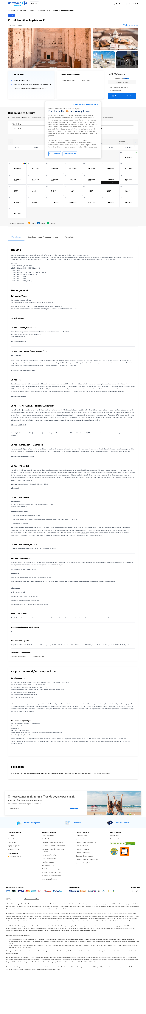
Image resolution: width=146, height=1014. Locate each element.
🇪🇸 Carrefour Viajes (14, 856)
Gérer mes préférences (49, 879)
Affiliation (11, 835)
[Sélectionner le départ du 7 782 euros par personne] (110, 167)
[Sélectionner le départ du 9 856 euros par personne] (17, 178)
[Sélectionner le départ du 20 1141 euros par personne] (91, 190)
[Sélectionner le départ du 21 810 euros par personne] (110, 190)
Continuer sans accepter (84, 104)
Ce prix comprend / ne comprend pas (43, 237)
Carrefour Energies (82, 849)
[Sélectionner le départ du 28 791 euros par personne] (110, 201)
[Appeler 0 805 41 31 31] (124, 843)
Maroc (32, 10)
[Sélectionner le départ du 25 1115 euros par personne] (54, 201)
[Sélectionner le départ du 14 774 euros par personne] (110, 178)
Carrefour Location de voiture (86, 842)
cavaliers (56, 535)
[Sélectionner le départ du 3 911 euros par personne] (36, 167)
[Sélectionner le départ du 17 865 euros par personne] (36, 190)
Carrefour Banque (82, 846)
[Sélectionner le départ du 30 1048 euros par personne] (17, 212)
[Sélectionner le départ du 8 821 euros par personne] (128, 167)
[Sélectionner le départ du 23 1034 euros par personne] (17, 201)
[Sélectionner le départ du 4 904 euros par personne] (54, 167)
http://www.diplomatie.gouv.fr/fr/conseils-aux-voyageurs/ (91, 773)
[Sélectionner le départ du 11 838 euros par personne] (54, 178)
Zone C (52, 223)
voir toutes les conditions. (31, 899)
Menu (35, 4)
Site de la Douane (48, 839)
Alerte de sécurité (48, 865)
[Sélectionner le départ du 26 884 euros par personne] (73, 201)
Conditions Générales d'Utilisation (53, 846)
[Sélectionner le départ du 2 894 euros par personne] (17, 167)
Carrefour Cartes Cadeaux (84, 856)
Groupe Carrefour (82, 835)
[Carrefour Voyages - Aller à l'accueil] (17, 3)
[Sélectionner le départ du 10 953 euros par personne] (36, 178)
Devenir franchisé (13, 839)
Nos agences (114, 835)
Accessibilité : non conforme (51, 876)
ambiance (84, 533)
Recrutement (12, 842)
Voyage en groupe (14, 846)
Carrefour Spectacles (83, 839)
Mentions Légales (48, 862)
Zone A (33, 223)
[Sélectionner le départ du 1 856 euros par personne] (128, 156)
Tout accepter (69, 154)
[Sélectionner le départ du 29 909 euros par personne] (128, 201)
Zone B (43, 223)
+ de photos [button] (127, 60)
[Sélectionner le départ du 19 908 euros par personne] (73, 190)
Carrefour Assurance (83, 852)
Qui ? (92, 124)
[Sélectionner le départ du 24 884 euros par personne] (36, 201)
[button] (49, 48)
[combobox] (30, 127)
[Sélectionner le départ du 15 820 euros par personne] (128, 178)
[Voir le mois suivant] (135, 142)
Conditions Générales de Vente (52, 842)
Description (16, 237)
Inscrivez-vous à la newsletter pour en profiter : (24, 804)
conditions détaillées (91, 930)
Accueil (12, 10)
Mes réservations (116, 839)
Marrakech (41, 10)
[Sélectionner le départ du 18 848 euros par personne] (54, 190)
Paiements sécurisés (49, 855)
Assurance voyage (14, 849)
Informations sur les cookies (51, 872)
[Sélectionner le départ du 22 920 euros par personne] (128, 190)
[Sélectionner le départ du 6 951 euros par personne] (91, 167)
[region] (73, 129)
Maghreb (23, 10)
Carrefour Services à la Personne (87, 859)
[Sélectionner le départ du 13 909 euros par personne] (91, 178)
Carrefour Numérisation (84, 863)
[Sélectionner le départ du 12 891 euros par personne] (73, 178)
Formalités (69, 237)
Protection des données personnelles (54, 869)
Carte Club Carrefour (49, 858)
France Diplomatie (48, 835)
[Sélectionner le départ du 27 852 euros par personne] (91, 201)
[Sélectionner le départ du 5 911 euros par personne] (73, 167)
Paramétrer (54, 154)
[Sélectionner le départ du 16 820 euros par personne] (17, 190)
